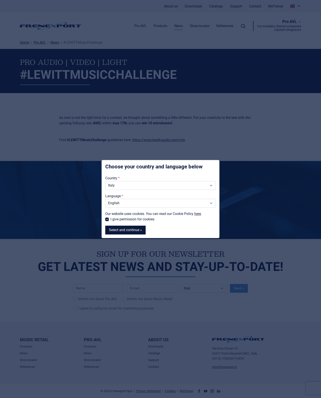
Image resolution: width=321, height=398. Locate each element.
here (197, 214)
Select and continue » (125, 230)
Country (111, 178)
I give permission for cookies (132, 219)
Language (113, 196)
